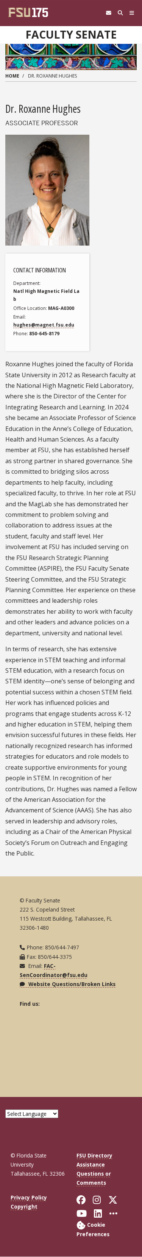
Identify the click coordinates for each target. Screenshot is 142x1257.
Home (12, 76)
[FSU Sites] (132, 13)
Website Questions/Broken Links (71, 984)
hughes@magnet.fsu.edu (43, 325)
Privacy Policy (29, 1197)
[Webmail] (108, 13)
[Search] (120, 13)
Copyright (24, 1206)
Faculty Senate (71, 34)
